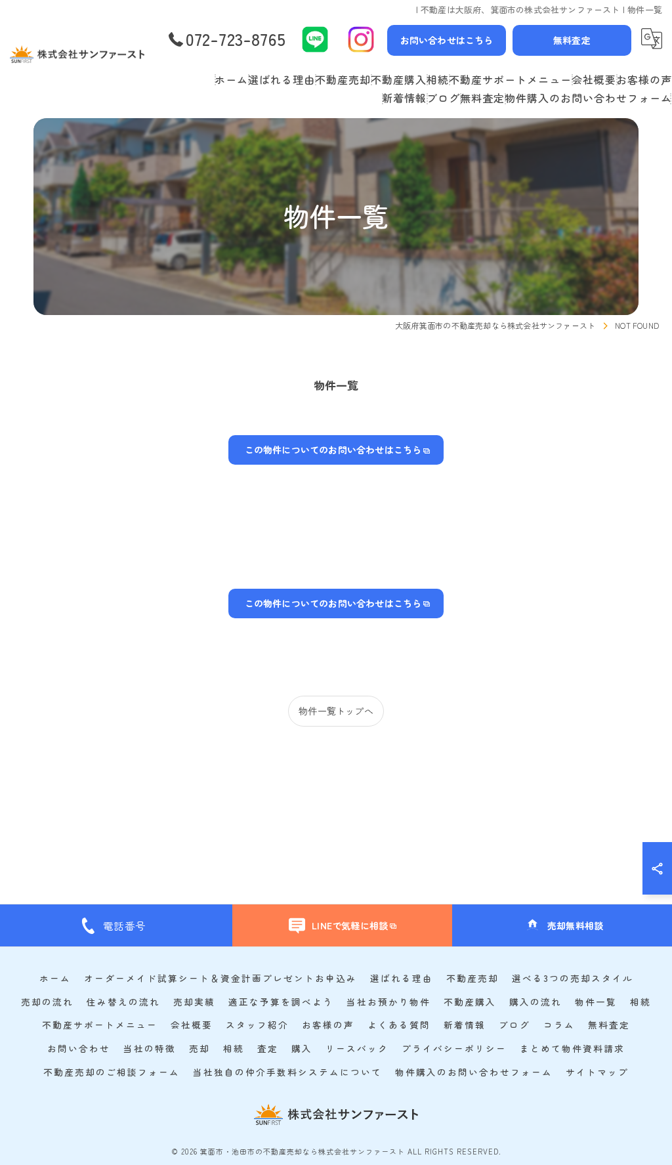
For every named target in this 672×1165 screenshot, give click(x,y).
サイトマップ (597, 1071)
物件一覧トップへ (336, 710)
